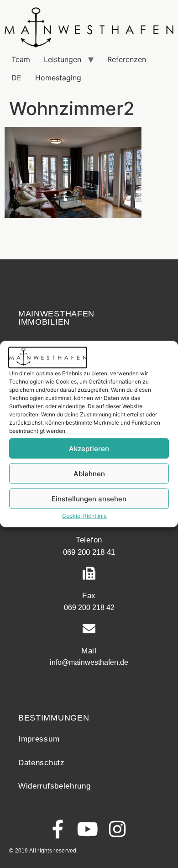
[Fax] (89, 573)
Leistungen (62, 59)
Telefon (89, 540)
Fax (89, 595)
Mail (89, 651)
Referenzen (126, 59)
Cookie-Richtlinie (84, 515)
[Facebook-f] (58, 829)
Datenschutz (41, 762)
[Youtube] (88, 829)
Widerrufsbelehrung (54, 786)
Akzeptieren (89, 448)
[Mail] (89, 628)
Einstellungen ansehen (89, 498)
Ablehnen (89, 473)
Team (20, 59)
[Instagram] (117, 829)
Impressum (38, 739)
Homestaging (58, 77)
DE (16, 77)
